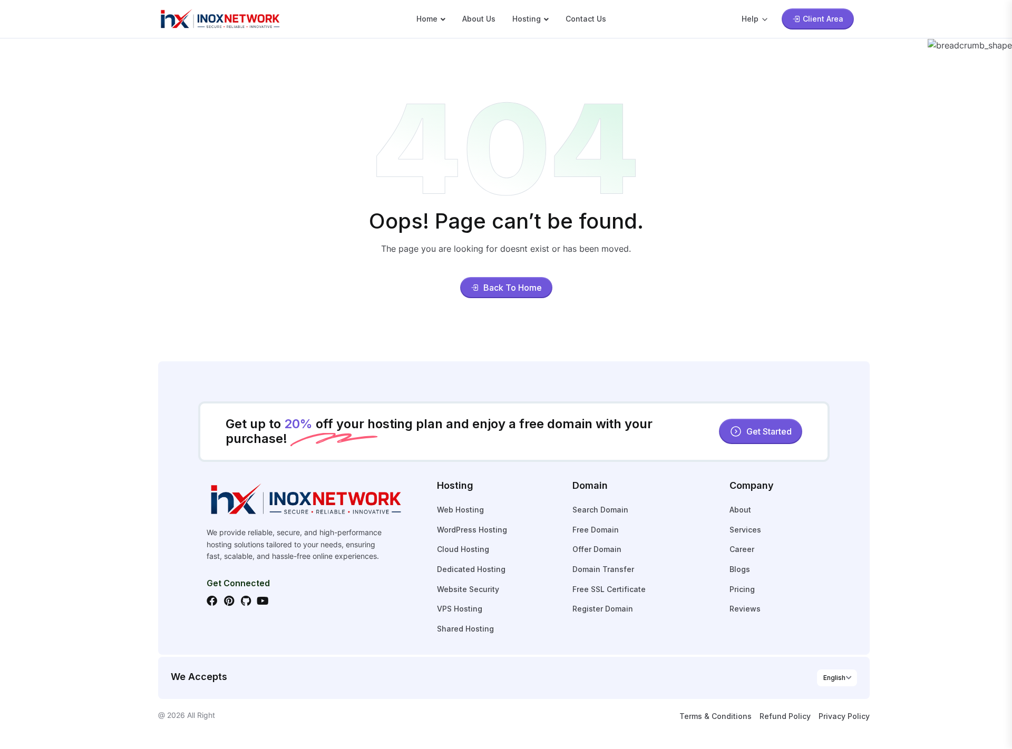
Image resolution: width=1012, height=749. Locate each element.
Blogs (739, 569)
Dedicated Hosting (471, 569)
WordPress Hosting (472, 529)
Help (750, 18)
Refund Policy (785, 716)
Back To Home (512, 287)
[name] (219, 18)
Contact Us (586, 18)
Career (741, 549)
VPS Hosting (459, 608)
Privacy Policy (844, 716)
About (740, 509)
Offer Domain (596, 549)
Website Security (468, 589)
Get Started (769, 431)
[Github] (245, 601)
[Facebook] (212, 601)
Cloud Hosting (463, 549)
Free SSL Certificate (609, 589)
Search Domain (600, 509)
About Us (478, 18)
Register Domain (602, 608)
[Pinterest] (228, 601)
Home (426, 18)
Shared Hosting (465, 628)
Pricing (742, 589)
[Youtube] (262, 601)
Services (745, 529)
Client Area (823, 18)
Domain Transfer (603, 569)
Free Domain (595, 529)
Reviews (745, 608)
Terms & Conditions (715, 716)
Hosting (526, 18)
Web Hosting (460, 509)
